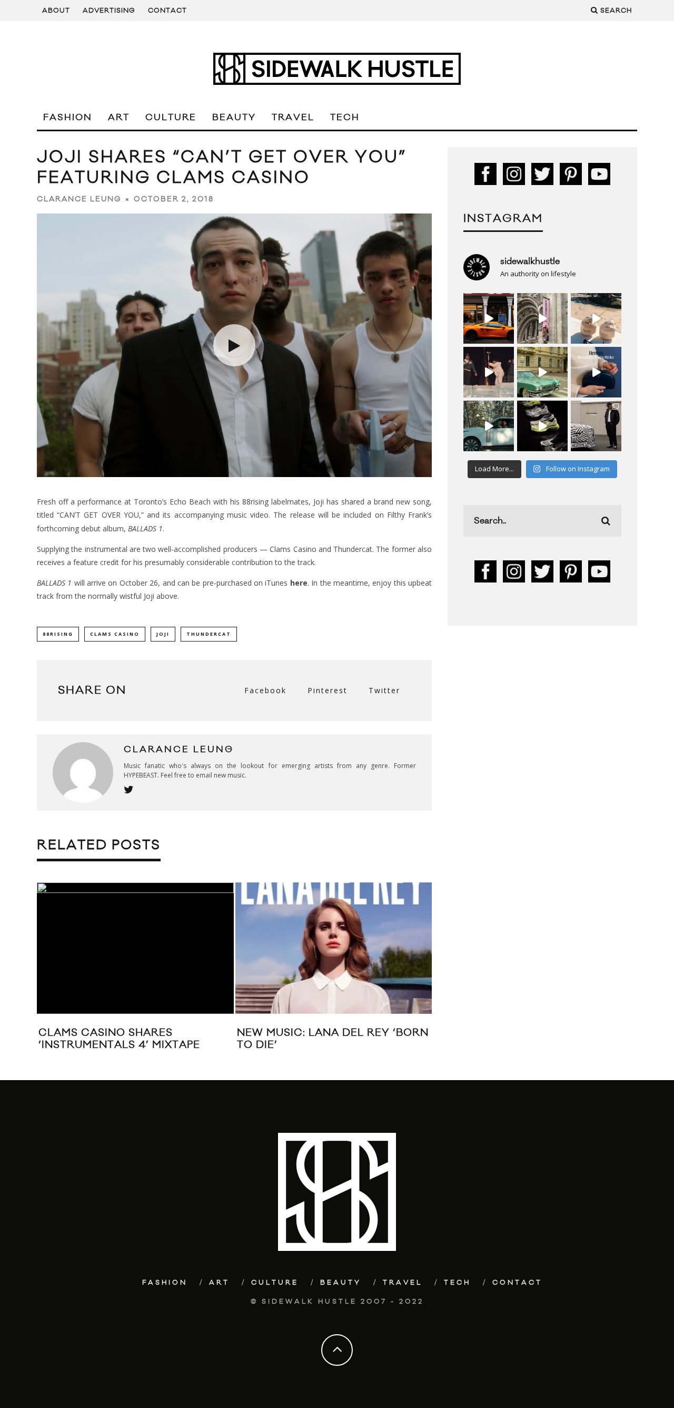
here (299, 583)
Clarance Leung (79, 199)
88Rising (58, 633)
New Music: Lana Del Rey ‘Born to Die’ (333, 1038)
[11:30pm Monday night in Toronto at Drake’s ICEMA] (488, 372)
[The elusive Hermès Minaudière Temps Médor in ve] (596, 372)
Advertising (109, 10)
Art (119, 117)
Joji (163, 633)
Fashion (67, 117)
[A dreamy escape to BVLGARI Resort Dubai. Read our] (596, 318)
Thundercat (208, 633)
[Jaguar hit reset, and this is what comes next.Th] (596, 426)
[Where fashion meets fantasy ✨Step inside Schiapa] (542, 318)
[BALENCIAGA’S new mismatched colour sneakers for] (542, 426)
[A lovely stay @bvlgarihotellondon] (488, 318)
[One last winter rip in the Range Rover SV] (488, 426)
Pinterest (328, 690)
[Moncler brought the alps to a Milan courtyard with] (542, 372)
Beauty (234, 117)
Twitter (384, 690)
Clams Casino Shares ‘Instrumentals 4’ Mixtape (119, 1038)
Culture (170, 117)
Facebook (265, 690)
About (56, 10)
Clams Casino (115, 633)
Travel (293, 117)
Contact (167, 10)
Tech (345, 117)
